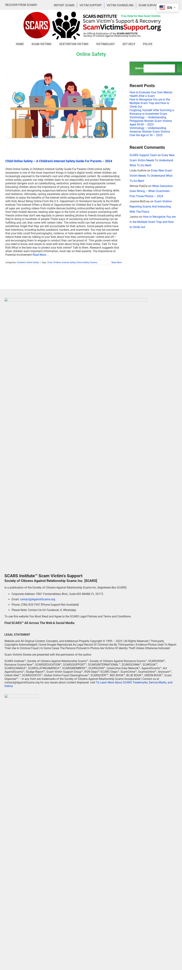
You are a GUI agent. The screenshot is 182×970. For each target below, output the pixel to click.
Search (139, 68)
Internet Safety (69, 262)
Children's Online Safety (28, 262)
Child (49, 262)
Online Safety (82, 262)
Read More (116, 262)
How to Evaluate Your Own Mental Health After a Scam (151, 94)
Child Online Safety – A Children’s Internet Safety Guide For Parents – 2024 (58, 161)
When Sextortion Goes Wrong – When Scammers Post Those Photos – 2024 (151, 191)
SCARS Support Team (143, 155)
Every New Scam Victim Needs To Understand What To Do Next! (152, 160)
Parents (93, 262)
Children (57, 262)
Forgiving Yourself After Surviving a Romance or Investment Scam (152, 111)
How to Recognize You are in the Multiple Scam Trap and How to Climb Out (150, 103)
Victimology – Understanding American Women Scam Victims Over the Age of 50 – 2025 (150, 131)
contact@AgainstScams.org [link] (37, 599)
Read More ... (41, 254)
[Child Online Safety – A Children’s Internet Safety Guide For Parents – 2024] (63, 107)
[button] (161, 44)
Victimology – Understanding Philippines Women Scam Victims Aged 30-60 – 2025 (151, 121)
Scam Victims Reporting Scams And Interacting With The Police (151, 206)
